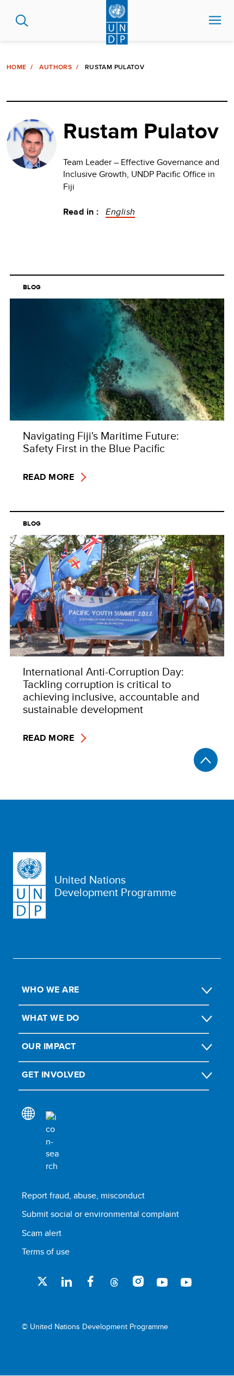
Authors (55, 67)
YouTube (162, 1281)
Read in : (81, 212)
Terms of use (46, 1251)
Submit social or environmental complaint (100, 1214)
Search (22, 21)
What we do (50, 1018)
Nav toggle (215, 20)
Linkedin (66, 1281)
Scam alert (41, 1233)
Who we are (50, 989)
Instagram (138, 1281)
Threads (114, 1281)
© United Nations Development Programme (95, 1327)
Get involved (53, 1074)
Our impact (49, 1046)
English (120, 211)
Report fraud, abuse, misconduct (83, 1195)
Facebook (90, 1281)
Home (16, 67)
